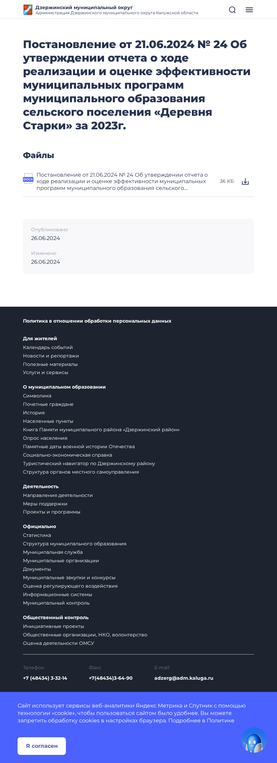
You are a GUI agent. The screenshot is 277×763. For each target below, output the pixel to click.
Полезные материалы (50, 364)
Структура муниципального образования (74, 544)
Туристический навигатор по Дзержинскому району (89, 463)
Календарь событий (48, 347)
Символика (37, 396)
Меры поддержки (45, 504)
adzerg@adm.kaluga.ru (183, 678)
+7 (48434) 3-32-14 (45, 678)
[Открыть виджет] (254, 740)
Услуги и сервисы (45, 372)
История (34, 413)
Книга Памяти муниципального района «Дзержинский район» (101, 430)
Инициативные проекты (53, 626)
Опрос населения (45, 438)
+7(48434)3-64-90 (111, 678)
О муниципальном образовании (64, 387)
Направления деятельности (58, 495)
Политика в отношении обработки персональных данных (97, 321)
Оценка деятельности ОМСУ (58, 643)
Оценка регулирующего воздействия (70, 586)
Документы (37, 569)
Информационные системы (57, 594)
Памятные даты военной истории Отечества (79, 446)
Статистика (37, 535)
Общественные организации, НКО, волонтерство (85, 635)
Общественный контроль (56, 617)
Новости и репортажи (51, 356)
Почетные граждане (48, 404)
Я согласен (42, 746)
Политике (220, 720)
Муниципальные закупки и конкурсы (69, 577)
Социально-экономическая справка (67, 455)
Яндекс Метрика (159, 705)
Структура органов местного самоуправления (81, 472)
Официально (39, 526)
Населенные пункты (48, 421)
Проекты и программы (51, 512)
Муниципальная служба (53, 552)
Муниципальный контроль (56, 603)
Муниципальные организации (61, 561)
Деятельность (40, 486)
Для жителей (40, 339)
